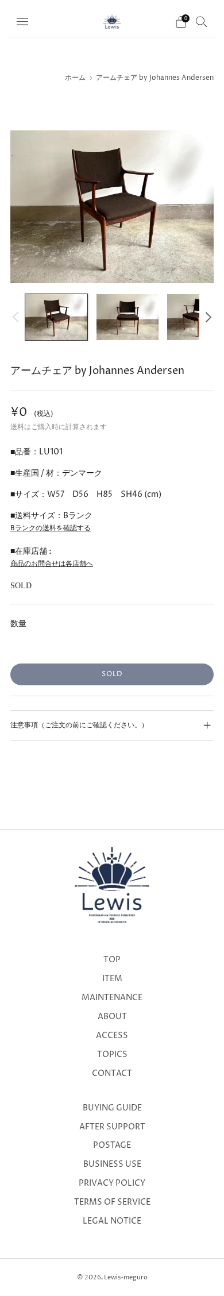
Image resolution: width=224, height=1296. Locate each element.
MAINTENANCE (112, 998)
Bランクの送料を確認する (50, 528)
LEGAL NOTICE (112, 1221)
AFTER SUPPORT (112, 1127)
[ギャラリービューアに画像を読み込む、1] (56, 317)
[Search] (201, 21)
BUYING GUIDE (112, 1108)
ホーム (75, 78)
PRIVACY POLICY (112, 1183)
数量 (18, 623)
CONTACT (112, 1074)
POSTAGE (112, 1145)
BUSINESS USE (112, 1164)
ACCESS (112, 1036)
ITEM (112, 979)
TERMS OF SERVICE (112, 1202)
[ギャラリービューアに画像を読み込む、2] (127, 317)
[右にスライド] (206, 316)
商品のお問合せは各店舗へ (51, 564)
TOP (112, 960)
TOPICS (112, 1055)
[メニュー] (22, 22)
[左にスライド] (17, 316)
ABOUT (112, 1017)
